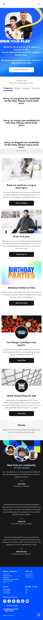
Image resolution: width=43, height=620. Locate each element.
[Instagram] (4, 601)
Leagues (26, 88)
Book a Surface (21, 203)
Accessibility (6, 591)
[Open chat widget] (39, 615)
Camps (17, 88)
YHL (26, 592)
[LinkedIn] (22, 601)
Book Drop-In (21, 254)
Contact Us (28, 575)
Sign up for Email (7, 581)
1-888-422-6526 (29, 577)
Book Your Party (21, 303)
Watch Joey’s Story (21, 69)
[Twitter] (13, 601)
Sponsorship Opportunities (10, 579)
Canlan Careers (7, 575)
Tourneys (35, 88)
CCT (26, 591)
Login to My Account (12, 605)
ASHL (26, 589)
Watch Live (6, 582)
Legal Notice (6, 592)
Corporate (6, 574)
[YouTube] (27, 601)
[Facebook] (9, 601)
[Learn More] (21, 360)
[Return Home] (4, 4)
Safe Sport (6, 577)
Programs (7, 88)
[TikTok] (18, 601)
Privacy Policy (7, 589)
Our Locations (29, 574)
